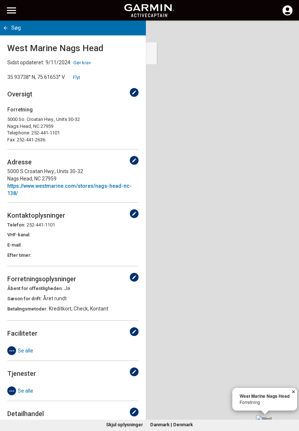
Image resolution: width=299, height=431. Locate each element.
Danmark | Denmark (171, 424)
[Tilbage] (5, 27)
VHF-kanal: (18, 234)
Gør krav (82, 62)
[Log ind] (287, 15)
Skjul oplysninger (124, 424)
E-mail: (14, 245)
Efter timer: (19, 255)
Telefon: (16, 225)
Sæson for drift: (24, 298)
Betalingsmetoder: (27, 309)
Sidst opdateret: (25, 62)
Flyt (76, 77)
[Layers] (286, 33)
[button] (289, 397)
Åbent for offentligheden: (35, 288)
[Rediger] (134, 92)
